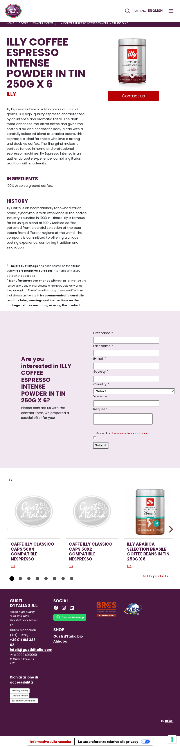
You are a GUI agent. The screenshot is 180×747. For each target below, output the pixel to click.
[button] (171, 11)
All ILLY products (156, 576)
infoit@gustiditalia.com (31, 649)
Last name (103, 346)
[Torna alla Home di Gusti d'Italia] (15, 11)
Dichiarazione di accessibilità (24, 680)
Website (100, 396)
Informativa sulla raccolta (50, 742)
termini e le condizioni (130, 433)
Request (100, 409)
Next (170, 529)
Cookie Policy (20, 695)
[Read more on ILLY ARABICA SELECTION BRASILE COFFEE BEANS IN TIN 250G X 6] (150, 512)
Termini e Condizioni (24, 700)
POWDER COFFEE (42, 23)
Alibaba (60, 641)
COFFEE (23, 23)
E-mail (99, 358)
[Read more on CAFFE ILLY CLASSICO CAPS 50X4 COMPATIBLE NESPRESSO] (33, 512)
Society (100, 371)
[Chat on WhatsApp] (69, 620)
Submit (101, 445)
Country (101, 384)
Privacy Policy (20, 690)
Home (10, 23)
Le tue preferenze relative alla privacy (108, 742)
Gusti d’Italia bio (68, 636)
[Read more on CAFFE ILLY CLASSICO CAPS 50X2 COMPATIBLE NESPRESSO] (92, 512)
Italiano (139, 10)
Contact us (133, 96)
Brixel (169, 720)
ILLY (11, 93)
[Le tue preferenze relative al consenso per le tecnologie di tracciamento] (172, 739)
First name (103, 333)
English (155, 10)
